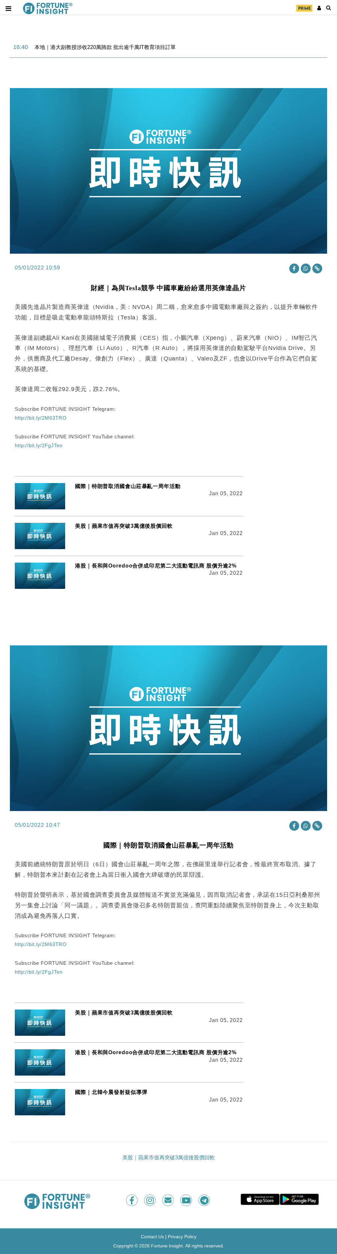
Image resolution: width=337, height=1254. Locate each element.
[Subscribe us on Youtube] (186, 1200)
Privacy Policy (182, 1236)
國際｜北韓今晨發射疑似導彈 (111, 1092)
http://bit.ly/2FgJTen (38, 445)
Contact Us (152, 1236)
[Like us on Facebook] (132, 1200)
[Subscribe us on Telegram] (204, 1200)
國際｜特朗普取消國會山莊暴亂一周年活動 (128, 486)
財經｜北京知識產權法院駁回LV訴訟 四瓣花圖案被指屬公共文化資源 (115, 47)
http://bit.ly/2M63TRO (40, 418)
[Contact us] (168, 1200)
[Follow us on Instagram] (150, 1200)
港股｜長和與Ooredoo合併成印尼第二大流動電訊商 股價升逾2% (156, 566)
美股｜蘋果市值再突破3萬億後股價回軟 (124, 526)
